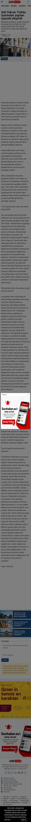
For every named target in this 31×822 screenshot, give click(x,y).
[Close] (28, 394)
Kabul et (24, 819)
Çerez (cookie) (15, 820)
